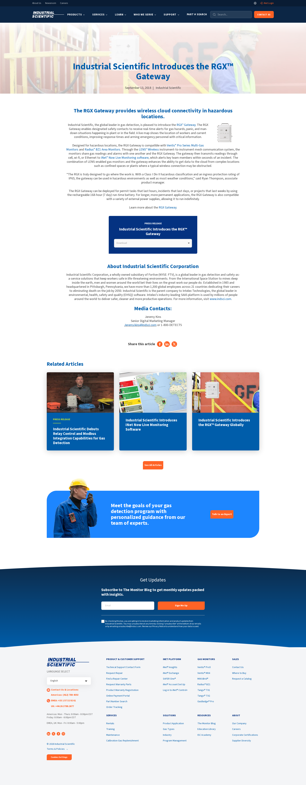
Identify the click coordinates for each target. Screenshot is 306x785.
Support (170, 14)
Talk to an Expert (222, 514)
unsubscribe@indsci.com (129, 626)
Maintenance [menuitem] (113, 735)
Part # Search (197, 14)
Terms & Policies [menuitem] (56, 749)
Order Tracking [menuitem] (114, 707)
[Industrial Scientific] (48, 14)
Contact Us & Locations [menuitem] (64, 690)
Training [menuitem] (110, 729)
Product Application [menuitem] (173, 723)
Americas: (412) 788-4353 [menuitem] (64, 695)
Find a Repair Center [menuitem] (117, 679)
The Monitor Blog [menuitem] (206, 723)
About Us (36, 3)
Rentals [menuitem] (110, 723)
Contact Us (264, 14)
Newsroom (50, 3)
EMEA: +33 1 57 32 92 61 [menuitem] (63, 700)
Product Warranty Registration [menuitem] (122, 690)
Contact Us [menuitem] (238, 667)
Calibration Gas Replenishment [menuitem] (122, 740)
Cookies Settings (59, 757)
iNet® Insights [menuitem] (170, 667)
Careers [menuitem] (236, 729)
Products (74, 14)
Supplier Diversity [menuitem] (241, 740)
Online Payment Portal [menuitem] (118, 696)
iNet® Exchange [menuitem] (171, 673)
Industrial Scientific (168, 88)
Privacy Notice (158, 626)
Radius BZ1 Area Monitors (102, 149)
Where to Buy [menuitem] (239, 673)
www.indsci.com (220, 299)
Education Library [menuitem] (206, 729)
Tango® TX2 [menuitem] (203, 696)
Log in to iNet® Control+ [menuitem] (175, 690)
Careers (64, 3)
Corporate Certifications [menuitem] (245, 735)
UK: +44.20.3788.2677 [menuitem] (62, 706)
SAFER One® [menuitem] (169, 679)
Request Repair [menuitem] (114, 673)
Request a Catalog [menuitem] (242, 679)
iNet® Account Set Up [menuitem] (174, 684)
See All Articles (153, 465)
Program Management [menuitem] (174, 740)
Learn (119, 14)
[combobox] (153, 243)
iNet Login (269, 3)
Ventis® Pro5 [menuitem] (204, 667)
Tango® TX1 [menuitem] (203, 690)
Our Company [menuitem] (239, 723)
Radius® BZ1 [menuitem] (203, 684)
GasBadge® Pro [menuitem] (205, 701)
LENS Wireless (149, 149)
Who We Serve (143, 14)
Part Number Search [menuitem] (116, 701)
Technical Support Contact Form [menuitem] (123, 667)
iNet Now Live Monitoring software (125, 157)
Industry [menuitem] (167, 735)
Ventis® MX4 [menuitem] (203, 673)
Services (98, 14)
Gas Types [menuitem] (168, 729)
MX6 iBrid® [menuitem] (202, 679)
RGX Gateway (186, 125)
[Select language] (255, 3)
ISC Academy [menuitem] (204, 735)
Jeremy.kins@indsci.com (140, 325)
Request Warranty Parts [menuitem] (118, 684)
